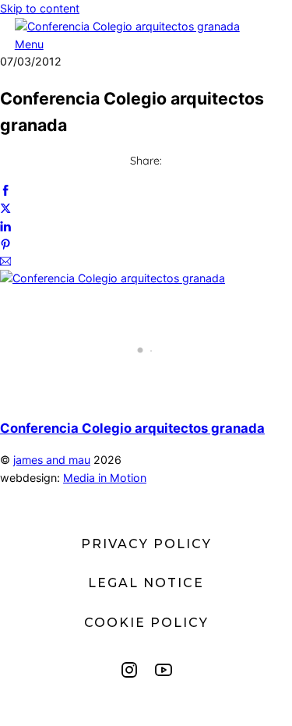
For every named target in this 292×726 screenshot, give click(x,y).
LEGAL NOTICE (146, 582)
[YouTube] (163, 669)
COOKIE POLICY (146, 622)
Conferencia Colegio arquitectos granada (132, 428)
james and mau (51, 459)
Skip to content (39, 8)
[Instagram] (129, 669)
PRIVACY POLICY (146, 544)
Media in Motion (104, 477)
